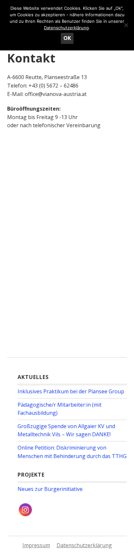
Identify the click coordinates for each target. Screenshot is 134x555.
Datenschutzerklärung (84, 545)
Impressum (36, 545)
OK (67, 38)
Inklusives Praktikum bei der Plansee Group (71, 391)
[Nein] (126, 25)
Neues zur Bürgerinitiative (50, 489)
